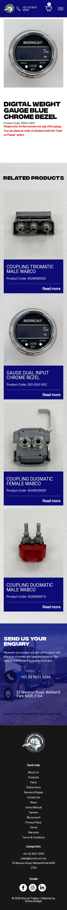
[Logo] (9, 9)
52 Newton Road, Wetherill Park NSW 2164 (38, 694)
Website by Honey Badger (40, 900)
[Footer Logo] (33, 743)
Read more (51, 288)
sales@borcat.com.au (33, 858)
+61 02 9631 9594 (35, 677)
